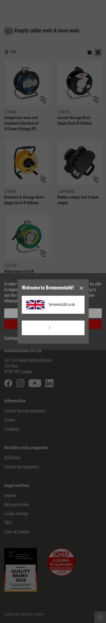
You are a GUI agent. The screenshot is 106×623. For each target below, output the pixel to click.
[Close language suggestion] (81, 288)
